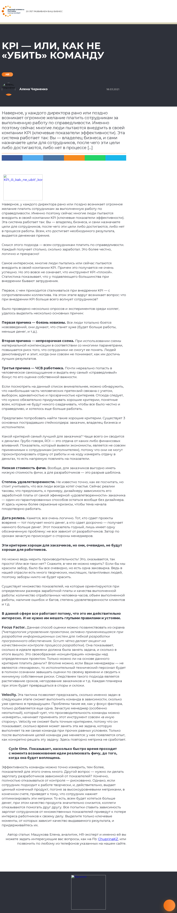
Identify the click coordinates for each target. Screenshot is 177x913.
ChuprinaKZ (108, 839)
